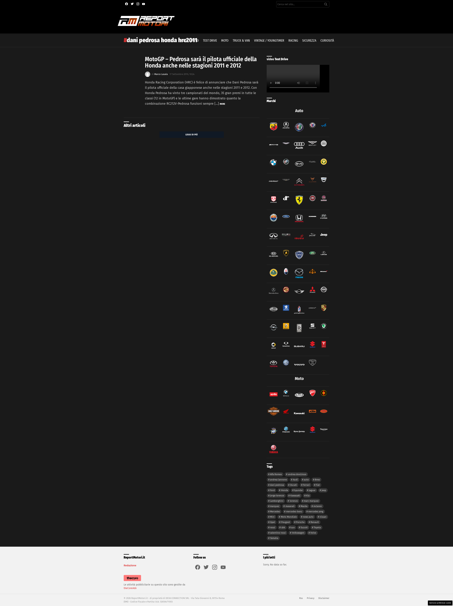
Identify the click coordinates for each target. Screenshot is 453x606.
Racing (293, 41)
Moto (224, 41)
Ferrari (306, 485)
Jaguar (312, 490)
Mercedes (275, 511)
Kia (307, 495)
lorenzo (294, 501)
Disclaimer (323, 598)
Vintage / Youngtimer (269, 41)
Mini (272, 516)
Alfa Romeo (276, 474)
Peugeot (285, 522)
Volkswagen (298, 532)
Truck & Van (241, 41)
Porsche (300, 522)
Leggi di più (191, 134)
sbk (283, 527)
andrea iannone (278, 479)
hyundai (298, 490)
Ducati (293, 485)
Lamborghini (276, 501)
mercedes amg (315, 511)
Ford (272, 490)
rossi (272, 527)
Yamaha (274, 538)
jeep (324, 490)
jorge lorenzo (277, 495)
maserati (290, 506)
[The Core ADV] (132, 581)
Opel (272, 522)
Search (325, 5)
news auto (308, 516)
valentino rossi (278, 532)
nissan (323, 516)
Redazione (130, 565)
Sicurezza (309, 41)
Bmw (317, 479)
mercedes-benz (294, 511)
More (222, 104)
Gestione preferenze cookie (440, 603)
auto (306, 479)
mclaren (317, 506)
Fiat (318, 485)
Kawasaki (295, 495)
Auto (195, 41)
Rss (301, 598)
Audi (295, 479)
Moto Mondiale (289, 516)
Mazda (304, 506)
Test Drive (210, 41)
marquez (274, 506)
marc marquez (311, 501)
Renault (315, 522)
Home (184, 41)
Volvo (313, 532)
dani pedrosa (277, 485)
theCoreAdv (130, 588)
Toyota (317, 527)
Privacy (310, 598)
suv (293, 527)
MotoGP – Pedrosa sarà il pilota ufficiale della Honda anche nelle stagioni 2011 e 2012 (201, 62)
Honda (284, 490)
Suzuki (304, 527)
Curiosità (327, 41)
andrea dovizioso (297, 474)
